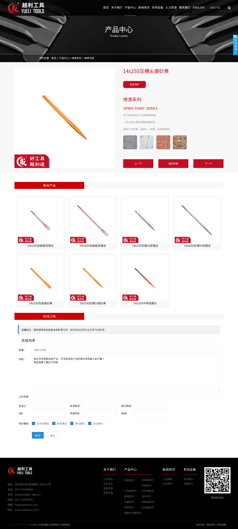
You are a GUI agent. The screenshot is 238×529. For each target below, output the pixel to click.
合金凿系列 (148, 507)
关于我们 (116, 7)
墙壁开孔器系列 (132, 513)
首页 (106, 7)
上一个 (138, 163)
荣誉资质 (108, 488)
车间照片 (188, 479)
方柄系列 (146, 485)
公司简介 (108, 479)
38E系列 (146, 496)
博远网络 (211, 525)
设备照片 (188, 484)
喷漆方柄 (89, 58)
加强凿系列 (148, 502)
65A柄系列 (147, 480)
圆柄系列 (129, 496)
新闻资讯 (143, 7)
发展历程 (108, 493)
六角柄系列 (130, 491)
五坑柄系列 (148, 491)
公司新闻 (167, 479)
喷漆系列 (76, 58)
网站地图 (222, 525)
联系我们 (184, 7)
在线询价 (134, 84)
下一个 (208, 163)
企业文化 (108, 484)
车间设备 (157, 7)
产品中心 (130, 7)
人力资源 (171, 7)
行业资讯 (167, 484)
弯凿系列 (129, 480)
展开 (235, 45)
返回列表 (173, 163)
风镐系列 (129, 502)
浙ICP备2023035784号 (18, 525)
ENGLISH (199, 7)
